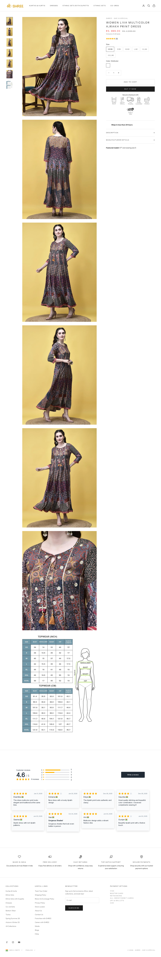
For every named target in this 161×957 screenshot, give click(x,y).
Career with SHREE (42, 922)
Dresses (54, 5)
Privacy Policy (40, 903)
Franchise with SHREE (43, 918)
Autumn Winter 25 (13, 922)
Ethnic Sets (100, 5)
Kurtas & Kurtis (37, 5)
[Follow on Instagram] (13, 942)
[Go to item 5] (9, 63)
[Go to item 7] (9, 84)
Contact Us (39, 914)
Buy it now (130, 89)
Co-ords (114, 5)
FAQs (37, 934)
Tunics (8, 914)
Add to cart (130, 82)
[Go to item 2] (9, 31)
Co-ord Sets (10, 907)
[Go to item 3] (9, 42)
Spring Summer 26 (13, 918)
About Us (38, 911)
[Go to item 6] (9, 74)
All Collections (11, 926)
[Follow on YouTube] (19, 942)
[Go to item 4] (9, 53)
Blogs (37, 930)
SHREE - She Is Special (117, 18)
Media (37, 926)
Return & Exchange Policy (44, 899)
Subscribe (74, 908)
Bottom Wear (11, 911)
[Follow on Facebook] (7, 942)
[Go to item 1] (9, 21)
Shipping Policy (40, 895)
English (29, 950)
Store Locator (40, 907)
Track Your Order (41, 891)
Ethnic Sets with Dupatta (76, 5)
